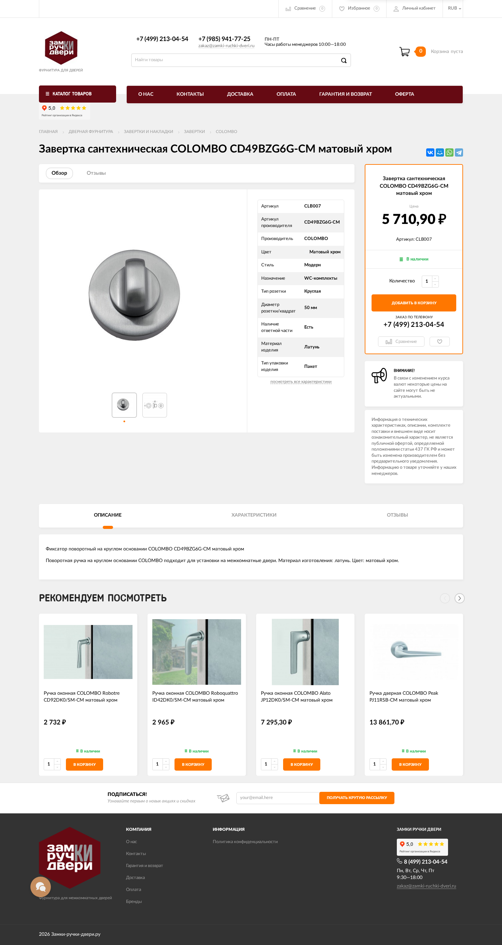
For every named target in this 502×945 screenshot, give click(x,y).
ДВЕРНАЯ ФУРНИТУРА (91, 132)
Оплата (286, 94)
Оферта (404, 94)
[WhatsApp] (449, 152)
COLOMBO (226, 132)
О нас (145, 94)
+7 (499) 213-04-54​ (162, 39)
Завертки (194, 132)
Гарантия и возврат (345, 94)
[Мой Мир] (440, 152)
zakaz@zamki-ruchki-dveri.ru (226, 46)
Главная (48, 132)
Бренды (134, 902)
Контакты (190, 94)
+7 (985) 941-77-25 (224, 39)
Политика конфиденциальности (245, 842)
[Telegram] (459, 152)
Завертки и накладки (148, 132)
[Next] (460, 598)
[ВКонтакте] (430, 152)
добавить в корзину (414, 303)
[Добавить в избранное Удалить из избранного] (440, 341)
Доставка (240, 94)
